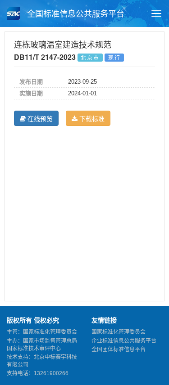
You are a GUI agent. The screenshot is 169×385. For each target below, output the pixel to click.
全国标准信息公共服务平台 (74, 13)
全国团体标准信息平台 (118, 349)
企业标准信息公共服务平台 (123, 341)
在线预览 (39, 118)
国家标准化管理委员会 (118, 332)
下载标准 (91, 118)
